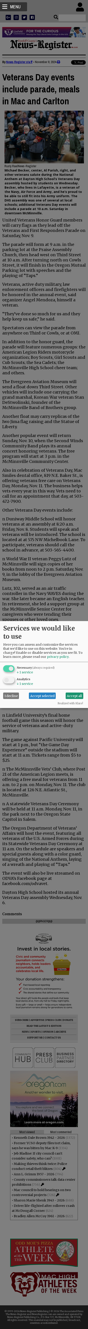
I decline (11, 696)
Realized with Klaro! (70, 703)
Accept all (74, 696)
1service (25, 672)
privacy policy (58, 657)
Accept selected (42, 696)
